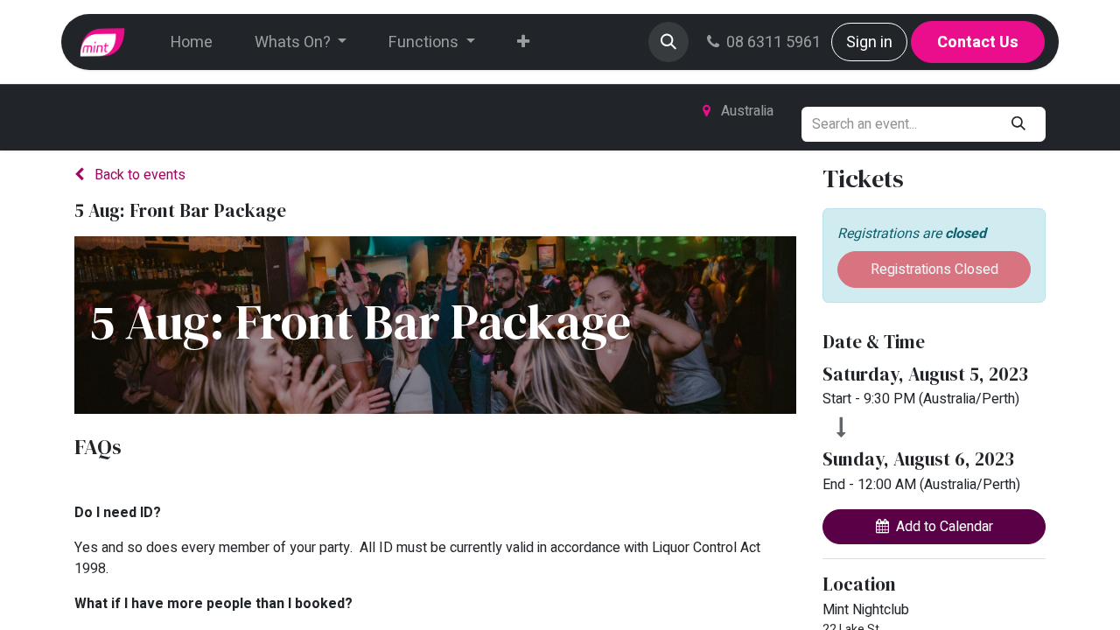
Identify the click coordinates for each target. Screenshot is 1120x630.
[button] (668, 42)
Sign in (869, 42)
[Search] (1019, 124)
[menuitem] (192, 42)
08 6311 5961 (773, 42)
